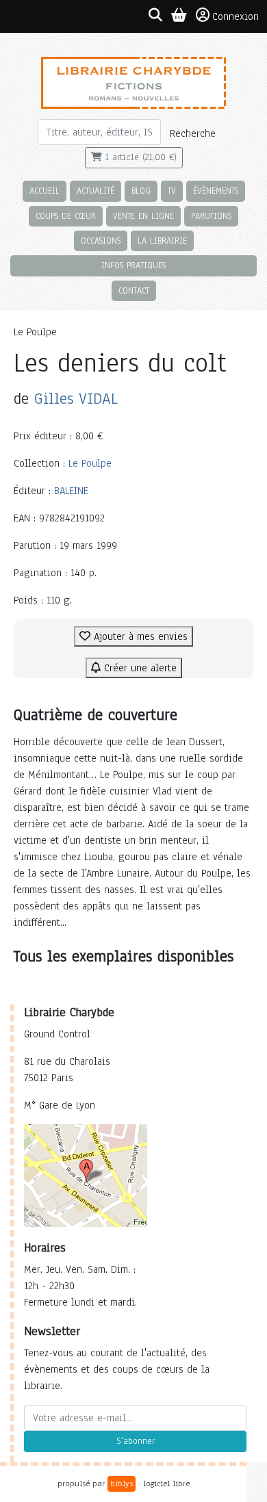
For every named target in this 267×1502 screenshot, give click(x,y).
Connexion (235, 16)
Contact (133, 290)
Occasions (100, 240)
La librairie (162, 240)
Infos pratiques (133, 265)
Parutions (211, 216)
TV (172, 190)
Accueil (44, 190)
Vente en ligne (143, 216)
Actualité (95, 190)
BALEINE (71, 490)
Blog (141, 190)
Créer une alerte (139, 668)
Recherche (193, 133)
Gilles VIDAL (76, 398)
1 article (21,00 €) (139, 157)
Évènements (215, 190)
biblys (121, 1483)
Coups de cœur (66, 216)
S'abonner (135, 1441)
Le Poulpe (90, 463)
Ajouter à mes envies (139, 636)
